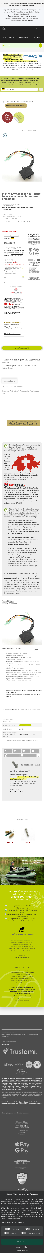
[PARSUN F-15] (21, 721)
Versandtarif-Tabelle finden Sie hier (14, 250)
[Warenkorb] (40, 29)
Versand (18, 247)
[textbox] (19, 89)
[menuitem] (9, 37)
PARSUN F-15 (29, 207)
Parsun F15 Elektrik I (25, 725)
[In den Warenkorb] (3, 129)
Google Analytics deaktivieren (9, 1034)
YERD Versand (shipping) (22, 968)
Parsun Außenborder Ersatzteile (16, 207)
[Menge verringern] (4, 342)
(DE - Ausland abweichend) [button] (12, 334)
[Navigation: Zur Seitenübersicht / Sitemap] (4, 101)
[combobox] (19, 89)
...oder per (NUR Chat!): (12, 312)
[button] (36, 29)
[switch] (7, 1229)
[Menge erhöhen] (40, 342)
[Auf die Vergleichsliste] (37, 145)
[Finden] (40, 45)
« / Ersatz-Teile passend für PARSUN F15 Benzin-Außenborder (21, 709)
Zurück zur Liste (11, 101)
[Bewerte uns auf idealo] (29, 1064)
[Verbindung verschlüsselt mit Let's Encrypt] (22, 1178)
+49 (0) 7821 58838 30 (32, 12)
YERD (11, 940)
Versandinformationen (22, 983)
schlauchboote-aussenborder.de (25, 61)
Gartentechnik (23, 891)
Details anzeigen (22, 1250)
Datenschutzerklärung (8, 1222)
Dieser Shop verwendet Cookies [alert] (22, 1194)
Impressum (20, 1222)
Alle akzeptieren (22, 1242)
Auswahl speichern (22, 1247)
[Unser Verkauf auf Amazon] (20, 1064)
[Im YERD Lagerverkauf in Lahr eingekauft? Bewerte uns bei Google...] (22, 1071)
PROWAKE (6, 59)
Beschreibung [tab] (9, 381)
